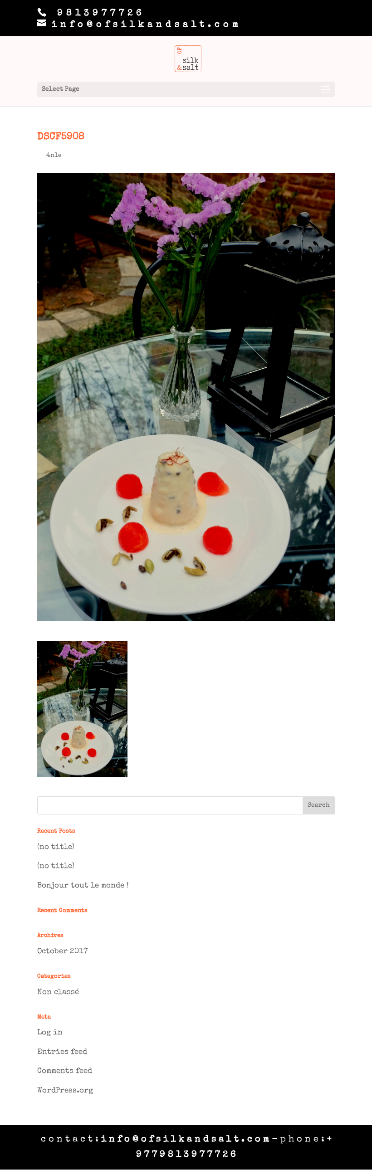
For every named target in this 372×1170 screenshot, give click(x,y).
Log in (50, 1033)
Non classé (58, 992)
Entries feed (62, 1052)
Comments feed (64, 1071)
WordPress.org (65, 1091)
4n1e (54, 155)
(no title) (55, 847)
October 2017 (62, 951)
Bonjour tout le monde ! (83, 886)
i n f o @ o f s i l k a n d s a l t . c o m (185, 1139)
